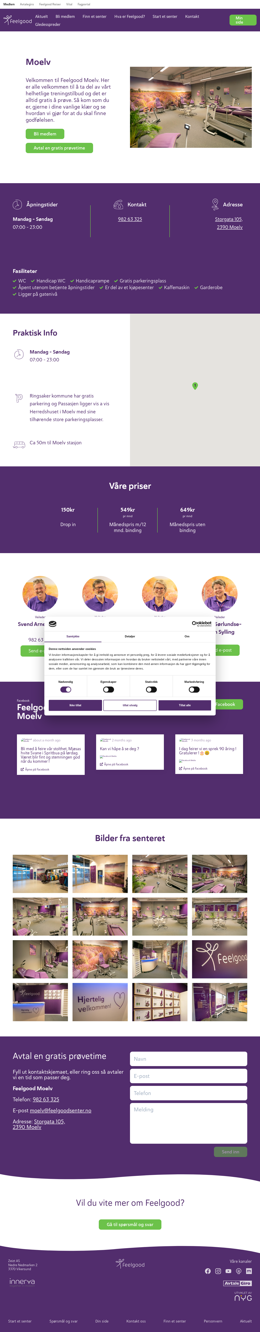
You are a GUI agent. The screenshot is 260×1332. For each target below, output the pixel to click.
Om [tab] (187, 636)
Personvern (213, 1321)
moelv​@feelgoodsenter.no (60, 1110)
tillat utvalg (130, 705)
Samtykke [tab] (73, 636)
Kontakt (192, 16)
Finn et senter (95, 16)
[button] (195, 386)
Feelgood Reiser (50, 4)
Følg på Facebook (217, 704)
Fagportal (84, 4)
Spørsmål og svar (63, 1321)
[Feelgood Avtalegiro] (237, 1283)
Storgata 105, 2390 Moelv (229, 223)
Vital (69, 4)
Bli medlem (65, 16)
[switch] (108, 689)
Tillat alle (185, 705)
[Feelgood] (17, 20)
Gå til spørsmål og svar (130, 1224)
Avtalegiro (27, 4)
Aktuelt (41, 16)
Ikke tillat (75, 705)
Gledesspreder (48, 24)
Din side (101, 1321)
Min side (239, 20)
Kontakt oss (136, 1321)
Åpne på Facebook (36, 769)
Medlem (9, 4)
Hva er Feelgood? (129, 16)
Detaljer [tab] (130, 636)
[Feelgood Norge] (130, 1263)
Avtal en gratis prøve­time (59, 148)
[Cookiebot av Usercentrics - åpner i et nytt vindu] (194, 624)
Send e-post (40, 651)
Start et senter (165, 16)
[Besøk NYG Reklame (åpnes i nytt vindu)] (243, 1296)
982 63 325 (130, 219)
